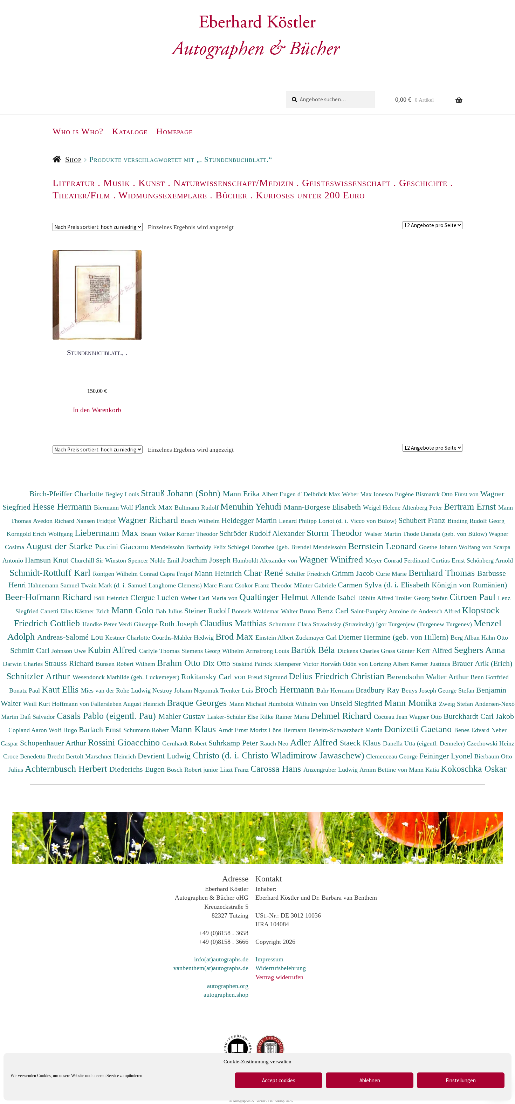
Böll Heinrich (112, 597)
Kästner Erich (93, 611)
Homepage (174, 131)
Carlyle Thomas (160, 650)
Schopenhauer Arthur (54, 742)
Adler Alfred (315, 742)
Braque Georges (198, 702)
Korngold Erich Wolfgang (41, 533)
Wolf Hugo (64, 730)
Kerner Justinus (431, 663)
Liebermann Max (108, 532)
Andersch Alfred (440, 611)
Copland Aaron (28, 730)
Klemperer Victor (297, 663)
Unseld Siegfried (357, 703)
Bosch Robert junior (193, 769)
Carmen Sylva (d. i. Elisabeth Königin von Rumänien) (422, 584)
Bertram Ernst (471, 506)
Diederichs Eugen (138, 769)
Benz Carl (334, 610)
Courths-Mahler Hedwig (183, 637)
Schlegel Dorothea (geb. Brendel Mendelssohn (287, 547)
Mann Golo (133, 610)
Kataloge (129, 131)
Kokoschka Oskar (474, 768)
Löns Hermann (288, 730)
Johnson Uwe (70, 650)
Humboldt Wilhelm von (299, 703)
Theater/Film (81, 195)
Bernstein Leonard (383, 546)
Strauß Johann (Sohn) (182, 493)
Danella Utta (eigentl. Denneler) (425, 743)
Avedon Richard (54, 520)
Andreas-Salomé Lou (71, 637)
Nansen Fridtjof (97, 520)
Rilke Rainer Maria (285, 716)
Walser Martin (384, 533)
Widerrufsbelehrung (280, 968)
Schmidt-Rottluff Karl (51, 572)
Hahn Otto (494, 637)
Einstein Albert (275, 637)
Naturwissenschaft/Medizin (233, 182)
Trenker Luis (237, 690)
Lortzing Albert (390, 663)
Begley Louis (123, 494)
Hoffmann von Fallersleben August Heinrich (108, 703)
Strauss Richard (70, 663)
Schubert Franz (422, 520)
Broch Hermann (285, 689)
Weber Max (357, 494)
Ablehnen (369, 1080)
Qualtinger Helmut (275, 597)
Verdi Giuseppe (138, 624)
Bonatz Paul (25, 690)
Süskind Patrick (253, 663)
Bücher (231, 195)
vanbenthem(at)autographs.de (210, 968)
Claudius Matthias (234, 623)
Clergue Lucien (155, 597)
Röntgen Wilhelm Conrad (126, 573)
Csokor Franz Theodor (264, 585)
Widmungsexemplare (162, 195)
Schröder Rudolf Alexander (263, 533)
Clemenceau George (392, 756)
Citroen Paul (473, 597)
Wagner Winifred (332, 559)
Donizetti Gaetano (419, 729)
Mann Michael (248, 703)
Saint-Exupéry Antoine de (384, 611)
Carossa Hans (276, 768)
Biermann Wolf (114, 507)
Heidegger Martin (250, 520)
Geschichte (423, 182)
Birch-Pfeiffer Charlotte (67, 493)
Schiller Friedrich (309, 573)
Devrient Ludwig (165, 755)
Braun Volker (159, 533)
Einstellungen (461, 1080)
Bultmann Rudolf (197, 507)
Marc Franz (219, 585)
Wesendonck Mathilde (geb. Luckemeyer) (127, 677)
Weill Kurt (37, 703)
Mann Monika (411, 702)
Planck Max (154, 507)
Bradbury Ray (378, 690)
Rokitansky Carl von (214, 676)
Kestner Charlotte (128, 637)
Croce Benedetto (25, 756)
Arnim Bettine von (384, 769)
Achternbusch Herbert (67, 768)
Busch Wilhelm (200, 520)
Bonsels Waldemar (256, 611)
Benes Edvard (472, 730)
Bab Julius (170, 611)
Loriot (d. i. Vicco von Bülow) (358, 520)
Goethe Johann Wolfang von (456, 547)
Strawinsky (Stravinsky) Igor (350, 624)
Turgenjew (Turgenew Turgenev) (431, 624)
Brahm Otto (180, 662)
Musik (116, 182)
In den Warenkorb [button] (97, 410)
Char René (265, 572)
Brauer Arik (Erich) (482, 663)
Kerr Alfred (435, 650)
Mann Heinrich (219, 573)
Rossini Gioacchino (125, 742)
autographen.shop (226, 994)
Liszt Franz (235, 769)
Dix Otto (217, 663)
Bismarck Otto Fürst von (448, 494)
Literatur (74, 182)
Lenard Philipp (298, 520)
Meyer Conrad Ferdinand (398, 560)
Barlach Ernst (101, 729)
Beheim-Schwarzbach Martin (346, 730)
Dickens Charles (359, 650)
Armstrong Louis (268, 650)
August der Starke (60, 546)
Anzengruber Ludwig (331, 769)
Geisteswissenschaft (346, 182)
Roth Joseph (179, 623)
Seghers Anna (479, 650)
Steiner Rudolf (208, 610)
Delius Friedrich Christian (338, 676)
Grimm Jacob (354, 573)
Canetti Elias (57, 611)
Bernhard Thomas (442, 572)
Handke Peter (100, 624)
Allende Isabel (334, 597)
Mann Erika (242, 493)
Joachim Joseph (207, 560)
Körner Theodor (198, 533)
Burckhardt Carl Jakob (479, 716)
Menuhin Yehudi (252, 506)
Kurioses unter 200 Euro (310, 195)
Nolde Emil (165, 560)
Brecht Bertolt (66, 756)
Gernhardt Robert (185, 743)
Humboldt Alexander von (266, 560)
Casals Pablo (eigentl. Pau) (107, 715)
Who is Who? (78, 131)
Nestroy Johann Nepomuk (186, 690)
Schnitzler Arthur (39, 676)
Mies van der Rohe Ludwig (116, 690)
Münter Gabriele (316, 585)
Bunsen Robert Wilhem (126, 663)
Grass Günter (398, 650)
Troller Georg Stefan (422, 597)
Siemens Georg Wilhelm (213, 650)
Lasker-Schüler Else (233, 716)
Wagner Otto (426, 716)
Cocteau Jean (391, 716)
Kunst (151, 182)
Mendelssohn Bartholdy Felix (189, 547)
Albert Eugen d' (282, 494)
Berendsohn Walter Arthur (429, 676)
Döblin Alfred (376, 597)
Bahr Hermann (336, 690)
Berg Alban (466, 637)
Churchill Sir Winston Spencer (110, 560)
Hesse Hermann (63, 506)
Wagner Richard (149, 519)
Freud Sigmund (268, 677)
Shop (73, 159)
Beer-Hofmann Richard (49, 597)
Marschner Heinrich (111, 756)
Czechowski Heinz (490, 743)
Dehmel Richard (342, 715)
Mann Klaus (194, 729)
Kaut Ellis (61, 689)
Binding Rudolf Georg (475, 520)
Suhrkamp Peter (234, 742)
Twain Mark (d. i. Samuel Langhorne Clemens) (141, 585)
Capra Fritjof (177, 573)
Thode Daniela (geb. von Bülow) (446, 533)
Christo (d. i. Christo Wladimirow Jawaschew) (278, 755)
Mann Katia (425, 769)
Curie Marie (392, 573)
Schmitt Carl (31, 650)
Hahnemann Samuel (54, 585)
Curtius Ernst (449, 560)
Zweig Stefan (457, 703)
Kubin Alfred (113, 650)
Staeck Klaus (361, 742)
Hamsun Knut (47, 560)
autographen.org (227, 985)
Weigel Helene (382, 507)
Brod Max (235, 636)
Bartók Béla (314, 650)
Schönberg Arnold (490, 560)
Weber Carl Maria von (209, 597)
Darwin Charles (23, 663)
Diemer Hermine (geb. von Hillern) (394, 637)
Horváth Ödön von (345, 663)
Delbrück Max (322, 494)
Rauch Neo (275, 743)
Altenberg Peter (423, 507)
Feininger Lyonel (446, 755)
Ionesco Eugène (394, 494)
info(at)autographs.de (221, 959)
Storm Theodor (336, 532)
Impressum (269, 959)
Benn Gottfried (490, 677)
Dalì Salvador (38, 716)
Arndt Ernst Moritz (243, 730)
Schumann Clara (291, 624)
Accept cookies (278, 1080)
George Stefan (457, 690)
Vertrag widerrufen (279, 977)
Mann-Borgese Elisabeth (323, 507)
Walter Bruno (299, 611)
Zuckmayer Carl (316, 637)
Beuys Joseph (419, 690)
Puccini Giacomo (123, 546)
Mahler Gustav (182, 716)
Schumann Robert (147, 730)
